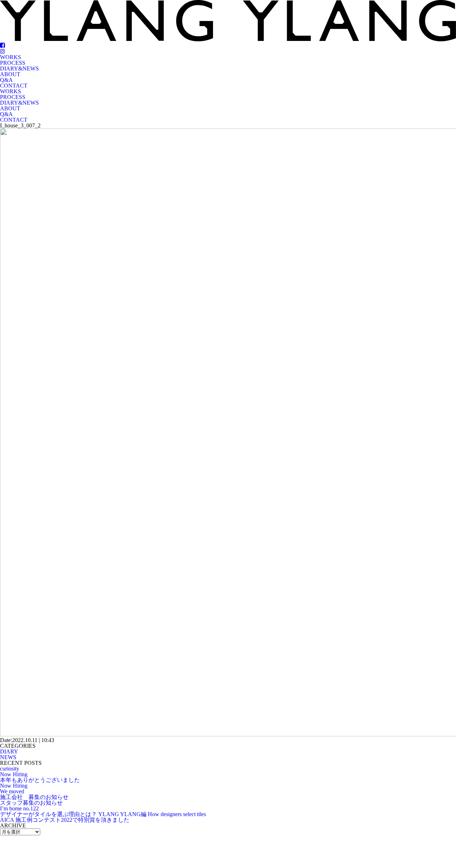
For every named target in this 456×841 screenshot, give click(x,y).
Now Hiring (13, 774)
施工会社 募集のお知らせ (34, 797)
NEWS (8, 757)
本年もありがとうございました (40, 780)
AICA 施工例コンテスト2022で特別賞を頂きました (64, 820)
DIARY (9, 751)
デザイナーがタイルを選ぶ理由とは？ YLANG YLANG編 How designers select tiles (103, 814)
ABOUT (10, 74)
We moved (12, 791)
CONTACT (13, 86)
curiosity (9, 769)
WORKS (10, 57)
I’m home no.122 (19, 808)
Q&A (6, 80)
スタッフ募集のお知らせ (31, 803)
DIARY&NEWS (19, 68)
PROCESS (12, 63)
